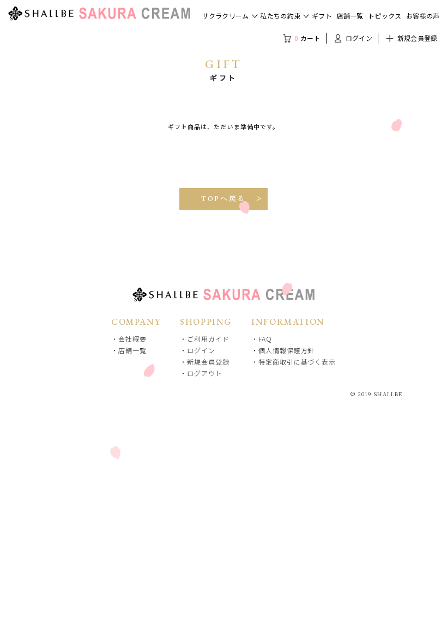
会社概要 (132, 338)
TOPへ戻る (223, 198)
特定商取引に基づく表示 (297, 361)
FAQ (265, 338)
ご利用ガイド (208, 338)
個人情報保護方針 (286, 350)
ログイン (357, 38)
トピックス (385, 15)
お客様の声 (423, 15)
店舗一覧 (349, 15)
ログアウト (204, 373)
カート (307, 38)
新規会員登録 (416, 38)
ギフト (322, 15)
